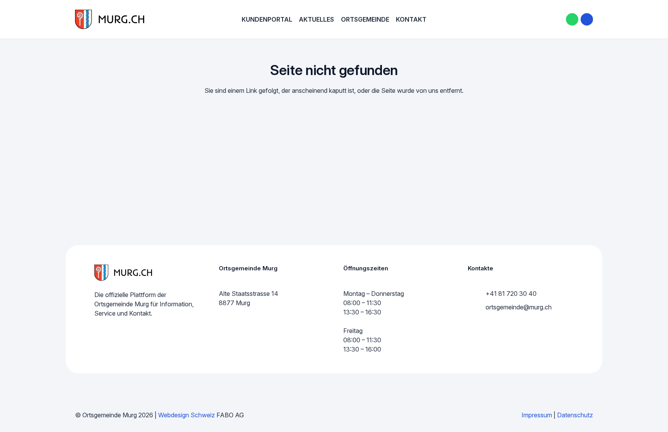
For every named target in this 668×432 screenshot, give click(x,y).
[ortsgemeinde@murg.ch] (477, 307)
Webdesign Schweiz (186, 415)
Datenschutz (575, 415)
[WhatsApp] (572, 19)
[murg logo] (110, 19)
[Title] (587, 19)
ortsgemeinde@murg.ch (519, 307)
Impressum (536, 415)
